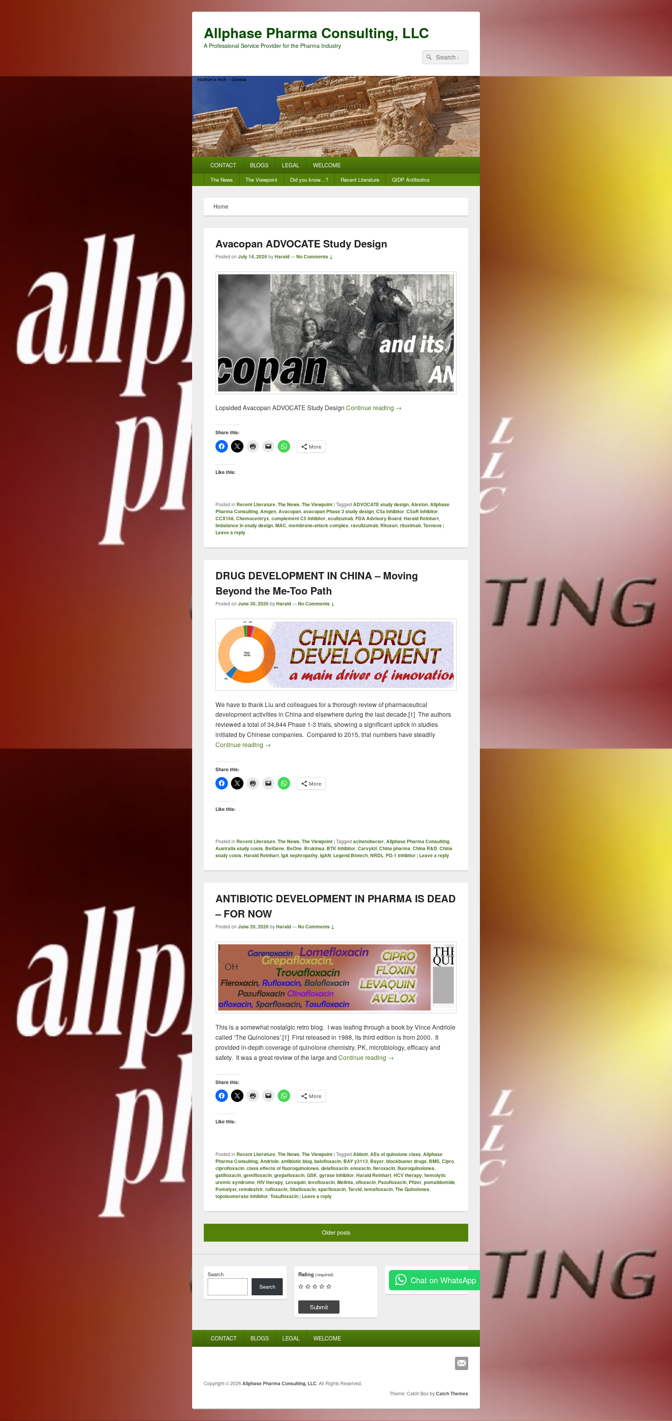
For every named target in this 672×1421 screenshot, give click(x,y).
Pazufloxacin (392, 1182)
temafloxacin (378, 1189)
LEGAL (290, 165)
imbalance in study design (244, 525)
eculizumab (340, 518)
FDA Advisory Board (378, 518)
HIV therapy (270, 1182)
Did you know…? (309, 179)
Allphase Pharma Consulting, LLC (316, 32)
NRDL (376, 855)
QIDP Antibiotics (411, 179)
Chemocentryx (252, 518)
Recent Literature (360, 179)
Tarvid (355, 1189)
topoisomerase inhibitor (241, 1196)
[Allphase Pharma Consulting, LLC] (336, 154)
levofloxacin (321, 1182)
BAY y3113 (355, 1161)
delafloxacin (334, 1168)
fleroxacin (384, 1168)
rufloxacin (276, 1189)
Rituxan (388, 525)
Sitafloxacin (303, 1189)
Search (216, 1274)
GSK (312, 1175)
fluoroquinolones (415, 1168)
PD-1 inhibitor (401, 855)
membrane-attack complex (318, 525)
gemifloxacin (257, 1175)
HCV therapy (408, 1175)
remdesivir (251, 1189)
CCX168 (224, 518)
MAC (280, 525)
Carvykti (367, 848)
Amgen (268, 511)
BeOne (294, 848)
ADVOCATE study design (381, 504)
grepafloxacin (289, 1175)
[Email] (461, 1363)
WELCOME (327, 165)
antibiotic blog (296, 1161)
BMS (434, 1161)
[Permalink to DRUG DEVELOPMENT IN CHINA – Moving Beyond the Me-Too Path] (336, 694)
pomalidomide (439, 1182)
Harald (282, 256)
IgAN (325, 855)
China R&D (425, 848)
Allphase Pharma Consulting (417, 841)
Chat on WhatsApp (443, 1280)
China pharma (394, 848)
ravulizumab (364, 525)
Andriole (269, 1161)
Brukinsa (314, 848)
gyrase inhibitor (336, 1175)
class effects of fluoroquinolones (283, 1168)
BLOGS (259, 165)
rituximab (410, 525)
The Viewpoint (261, 179)
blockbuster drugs (406, 1161)
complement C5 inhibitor (298, 518)
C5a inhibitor (390, 511)
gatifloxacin (228, 1175)
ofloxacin (365, 1182)
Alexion (419, 504)
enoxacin (360, 1168)
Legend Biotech (350, 855)
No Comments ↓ (314, 256)
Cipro (448, 1161)
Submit (319, 1307)
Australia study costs (239, 848)
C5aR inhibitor (422, 511)
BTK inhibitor (341, 848)
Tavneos (432, 525)
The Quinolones (412, 1189)
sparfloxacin (332, 1189)
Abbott (360, 1154)
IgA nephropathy (299, 855)
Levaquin (295, 1182)
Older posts (336, 1232)
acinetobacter (368, 841)
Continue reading (374, 407)
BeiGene (274, 848)
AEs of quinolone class (395, 1154)
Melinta (345, 1182)
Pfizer (415, 1182)
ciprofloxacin (229, 1168)
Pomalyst (225, 1189)
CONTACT (223, 165)
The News (221, 179)
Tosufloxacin (284, 1196)
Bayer (377, 1161)
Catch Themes (452, 1393)
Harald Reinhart (421, 518)
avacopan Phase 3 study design (338, 511)
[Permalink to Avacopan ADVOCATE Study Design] (336, 397)
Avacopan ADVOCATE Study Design (301, 243)
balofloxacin (327, 1161)
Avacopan (289, 511)
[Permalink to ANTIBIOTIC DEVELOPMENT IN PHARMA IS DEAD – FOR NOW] (336, 1016)
